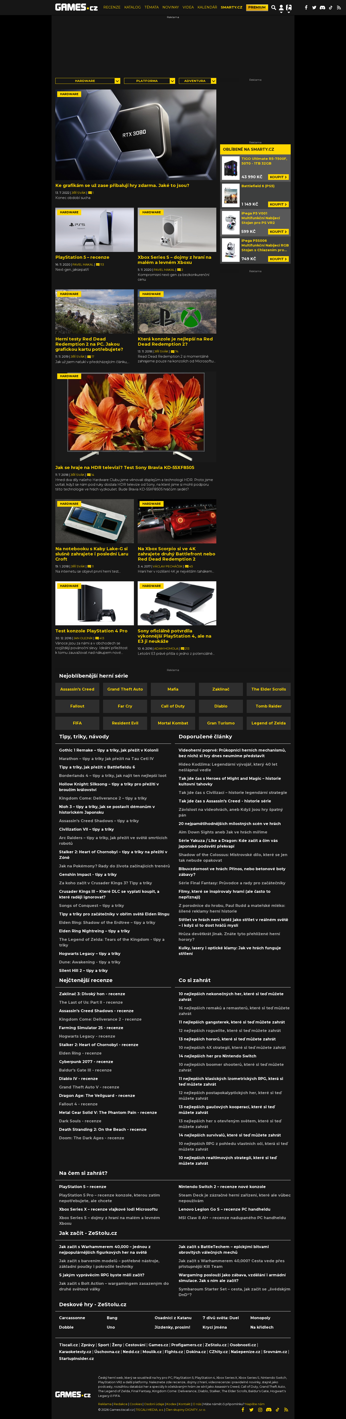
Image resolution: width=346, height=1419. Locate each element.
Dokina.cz (196, 1352)
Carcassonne (72, 1318)
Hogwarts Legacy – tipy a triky (90, 953)
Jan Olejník (83, 638)
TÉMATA (152, 7)
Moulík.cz (152, 1352)
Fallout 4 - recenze (78, 1104)
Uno (111, 1327)
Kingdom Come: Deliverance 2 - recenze (100, 1019)
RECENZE (112, 7)
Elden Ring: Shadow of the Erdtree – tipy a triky (107, 922)
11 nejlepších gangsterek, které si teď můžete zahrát (232, 1022)
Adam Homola (166, 648)
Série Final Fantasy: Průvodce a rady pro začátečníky (232, 883)
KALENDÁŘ (207, 7)
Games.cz (158, 1345)
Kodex (171, 1404)
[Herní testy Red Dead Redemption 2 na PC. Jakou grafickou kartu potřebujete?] (94, 311)
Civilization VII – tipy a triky (86, 829)
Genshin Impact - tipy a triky (88, 874)
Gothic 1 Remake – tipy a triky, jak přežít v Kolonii (108, 750)
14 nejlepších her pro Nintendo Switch (217, 1056)
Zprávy (88, 1345)
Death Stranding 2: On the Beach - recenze (103, 1129)
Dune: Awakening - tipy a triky (90, 962)
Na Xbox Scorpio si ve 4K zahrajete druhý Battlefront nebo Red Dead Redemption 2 (176, 554)
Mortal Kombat (173, 723)
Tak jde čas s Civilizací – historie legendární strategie (233, 792)
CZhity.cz (218, 1352)
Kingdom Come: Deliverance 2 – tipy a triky (103, 798)
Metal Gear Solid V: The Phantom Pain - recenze (108, 1112)
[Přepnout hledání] (274, 7)
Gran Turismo (221, 723)
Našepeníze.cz (245, 1352)
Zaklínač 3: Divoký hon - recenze (92, 994)
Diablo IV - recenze (78, 1078)
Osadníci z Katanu (173, 1318)
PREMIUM (257, 7)
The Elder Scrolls (268, 689)
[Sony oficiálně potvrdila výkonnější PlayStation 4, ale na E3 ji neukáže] (177, 603)
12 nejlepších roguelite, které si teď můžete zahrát (230, 1030)
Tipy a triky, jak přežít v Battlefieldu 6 (97, 767)
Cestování (135, 1345)
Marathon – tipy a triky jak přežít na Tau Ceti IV (106, 758)
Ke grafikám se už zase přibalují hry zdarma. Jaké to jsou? (122, 185)
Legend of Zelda (269, 723)
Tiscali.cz (68, 1345)
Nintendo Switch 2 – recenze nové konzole (222, 1187)
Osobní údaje (154, 1404)
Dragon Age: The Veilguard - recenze (97, 1095)
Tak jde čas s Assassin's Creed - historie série (225, 801)
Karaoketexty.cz (75, 1352)
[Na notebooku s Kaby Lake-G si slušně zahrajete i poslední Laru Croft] (94, 521)
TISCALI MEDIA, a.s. (150, 1409)
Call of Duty (173, 706)
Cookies (136, 1404)
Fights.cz (174, 1352)
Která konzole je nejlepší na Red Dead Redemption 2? (175, 341)
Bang (112, 1318)
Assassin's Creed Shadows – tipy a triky (99, 821)
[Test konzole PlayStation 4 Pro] (94, 603)
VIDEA (188, 7)
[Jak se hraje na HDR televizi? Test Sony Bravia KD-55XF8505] (135, 417)
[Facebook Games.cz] (306, 7)
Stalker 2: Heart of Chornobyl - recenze (98, 1045)
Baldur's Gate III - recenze (85, 1070)
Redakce (121, 1404)
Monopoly (260, 1318)
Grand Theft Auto (125, 689)
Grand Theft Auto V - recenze (89, 1087)
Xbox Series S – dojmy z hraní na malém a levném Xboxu (174, 260)
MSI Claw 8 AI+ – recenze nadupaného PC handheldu (232, 1218)
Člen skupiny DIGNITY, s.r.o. (186, 1409)
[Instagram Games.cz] (260, 1409)
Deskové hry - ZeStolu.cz (92, 1304)
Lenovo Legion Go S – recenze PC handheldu (224, 1209)
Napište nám (255, 1404)
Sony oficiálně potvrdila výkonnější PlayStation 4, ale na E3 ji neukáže (174, 636)
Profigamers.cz (186, 1345)
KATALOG (132, 7)
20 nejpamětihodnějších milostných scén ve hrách (230, 823)
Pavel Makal (83, 264)
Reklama (105, 1404)
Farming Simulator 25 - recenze (91, 1028)
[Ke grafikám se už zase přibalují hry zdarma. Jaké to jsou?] (135, 134)
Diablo (220, 706)
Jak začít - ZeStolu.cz (88, 1233)
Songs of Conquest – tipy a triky (91, 905)
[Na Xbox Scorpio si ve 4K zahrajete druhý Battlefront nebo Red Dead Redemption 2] (177, 521)
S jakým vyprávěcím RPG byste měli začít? (101, 1275)
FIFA (77, 723)
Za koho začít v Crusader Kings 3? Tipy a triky (105, 883)
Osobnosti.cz (243, 1345)
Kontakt (185, 1404)
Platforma (147, 81)
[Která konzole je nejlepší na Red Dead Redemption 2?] (177, 311)
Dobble (66, 1327)
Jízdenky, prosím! (172, 1327)
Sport (103, 1345)
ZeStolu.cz (216, 1345)
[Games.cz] (76, 7)
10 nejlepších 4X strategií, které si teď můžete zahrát (232, 1047)
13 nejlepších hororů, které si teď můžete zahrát (227, 1039)
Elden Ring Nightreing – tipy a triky (94, 931)
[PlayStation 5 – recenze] (94, 230)
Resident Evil (125, 723)
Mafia (173, 689)
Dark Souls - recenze (80, 1121)
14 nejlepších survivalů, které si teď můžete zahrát (230, 1135)
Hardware (85, 81)
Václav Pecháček (168, 566)
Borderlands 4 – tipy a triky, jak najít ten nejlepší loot (112, 775)
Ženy (117, 1345)
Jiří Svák (79, 192)
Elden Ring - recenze (80, 1053)
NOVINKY (170, 7)
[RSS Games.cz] (338, 7)
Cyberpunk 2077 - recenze (86, 1061)
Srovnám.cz (275, 1352)
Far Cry (125, 706)
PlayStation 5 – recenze (82, 257)
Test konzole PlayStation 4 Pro (91, 631)
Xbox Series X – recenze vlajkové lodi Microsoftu (108, 1209)
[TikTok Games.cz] (330, 7)
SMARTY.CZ (231, 7)
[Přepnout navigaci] (281, 7)
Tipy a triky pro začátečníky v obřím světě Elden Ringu (114, 914)
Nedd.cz (131, 1352)
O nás (197, 1404)
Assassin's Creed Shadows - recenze (96, 1011)
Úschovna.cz (107, 1352)
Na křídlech (262, 1327)
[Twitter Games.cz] (314, 7)
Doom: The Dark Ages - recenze (91, 1138)
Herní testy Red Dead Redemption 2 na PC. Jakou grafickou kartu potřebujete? (89, 344)
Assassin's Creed (77, 689)
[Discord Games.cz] (322, 7)
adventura (194, 81)
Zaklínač (220, 689)
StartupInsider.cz (76, 1358)
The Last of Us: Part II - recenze (91, 1002)
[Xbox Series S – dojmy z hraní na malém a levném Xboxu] (177, 230)
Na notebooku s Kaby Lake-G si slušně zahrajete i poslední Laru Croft (91, 554)
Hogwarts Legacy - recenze (87, 1036)
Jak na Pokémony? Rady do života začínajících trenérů (114, 866)
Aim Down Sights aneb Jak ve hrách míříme (223, 832)
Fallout (77, 706)
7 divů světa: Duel (221, 1318)
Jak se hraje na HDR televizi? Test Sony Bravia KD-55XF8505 (124, 467)
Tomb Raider (269, 706)
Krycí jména (215, 1327)
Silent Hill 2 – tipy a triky (83, 970)
